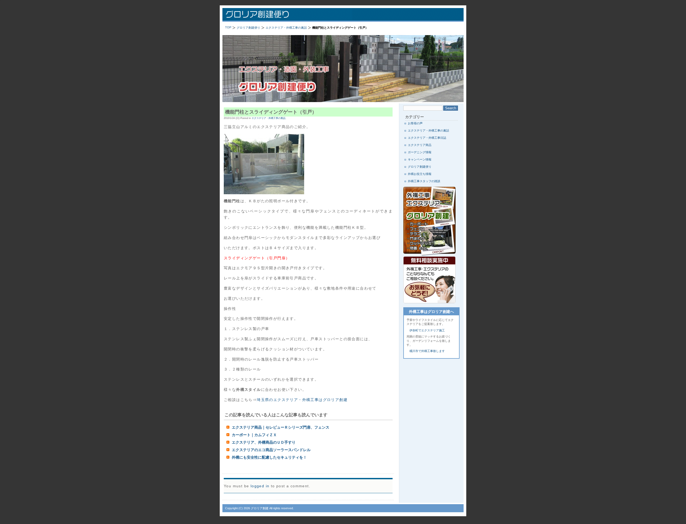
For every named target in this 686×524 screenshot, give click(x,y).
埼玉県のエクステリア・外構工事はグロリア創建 (302, 400)
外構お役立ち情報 (419, 173)
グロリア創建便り (292, 15)
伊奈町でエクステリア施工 (427, 330)
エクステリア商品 (419, 145)
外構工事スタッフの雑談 (424, 181)
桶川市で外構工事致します (427, 351)
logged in (260, 486)
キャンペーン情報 (419, 159)
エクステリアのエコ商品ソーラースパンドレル (271, 450)
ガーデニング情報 (419, 152)
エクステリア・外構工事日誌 (427, 137)
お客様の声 (415, 123)
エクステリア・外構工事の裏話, (269, 118)
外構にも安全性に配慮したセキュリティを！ (269, 457)
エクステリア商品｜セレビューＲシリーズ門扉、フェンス (280, 427)
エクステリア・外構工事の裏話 (428, 130)
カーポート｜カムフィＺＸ (254, 435)
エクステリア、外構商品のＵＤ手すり (264, 442)
